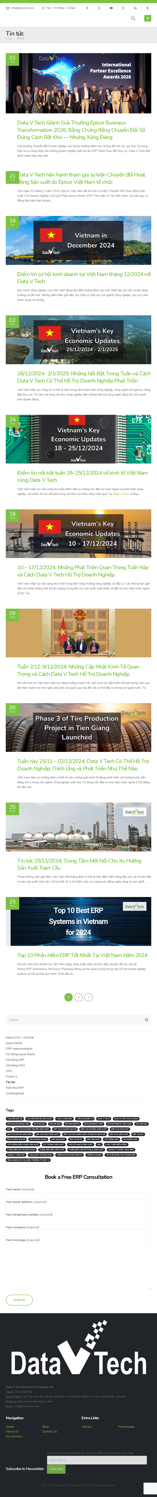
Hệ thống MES (15, 1065)
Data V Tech (121, 494)
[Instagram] (123, 8)
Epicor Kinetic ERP (93, 1124)
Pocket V (12, 1076)
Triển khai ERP (15, 1088)
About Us (12, 1431)
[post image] (78, 83)
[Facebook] (87, 8)
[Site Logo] (16, 18)
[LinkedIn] (135, 8)
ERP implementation (19, 1049)
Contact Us (49, 1431)
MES (9, 1071)
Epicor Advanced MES (18, 1124)
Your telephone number (22, 1214)
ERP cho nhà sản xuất (47, 1134)
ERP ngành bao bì (16, 1139)
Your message (16, 1240)
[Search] (146, 1020)
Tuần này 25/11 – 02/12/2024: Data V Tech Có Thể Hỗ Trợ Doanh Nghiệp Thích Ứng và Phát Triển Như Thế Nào (82, 764)
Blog (45, 1427)
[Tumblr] (147, 8)
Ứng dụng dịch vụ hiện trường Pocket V (28, 1160)
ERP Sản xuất (58, 1139)
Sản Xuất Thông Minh (40, 1155)
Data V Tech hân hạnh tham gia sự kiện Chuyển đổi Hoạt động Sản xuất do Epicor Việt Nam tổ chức (81, 178)
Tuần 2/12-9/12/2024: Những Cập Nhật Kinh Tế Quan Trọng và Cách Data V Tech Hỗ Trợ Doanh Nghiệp (78, 670)
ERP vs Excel (76, 1139)
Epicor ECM (39, 1124)
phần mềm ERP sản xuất (52, 1149)
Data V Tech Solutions (126, 1118)
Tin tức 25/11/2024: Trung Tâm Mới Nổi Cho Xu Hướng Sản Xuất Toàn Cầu (79, 864)
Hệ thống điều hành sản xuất (23, 1144)
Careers (86, 1427)
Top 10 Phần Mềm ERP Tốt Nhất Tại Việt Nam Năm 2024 (82, 955)
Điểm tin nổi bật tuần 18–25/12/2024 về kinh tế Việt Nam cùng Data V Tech (82, 476)
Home (10, 1427)
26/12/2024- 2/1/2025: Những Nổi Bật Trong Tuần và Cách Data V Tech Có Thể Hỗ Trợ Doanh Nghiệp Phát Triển (83, 377)
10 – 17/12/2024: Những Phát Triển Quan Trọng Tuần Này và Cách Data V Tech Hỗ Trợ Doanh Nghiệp (83, 571)
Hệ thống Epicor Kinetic (20, 1054)
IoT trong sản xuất (53, 1144)
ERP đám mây (93, 1139)
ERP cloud (138, 1134)
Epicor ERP (55, 1124)
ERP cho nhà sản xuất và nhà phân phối (84, 1134)
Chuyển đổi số (14, 1118)
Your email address (19, 1202)
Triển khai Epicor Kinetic (69, 1155)
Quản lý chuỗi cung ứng (121, 1149)
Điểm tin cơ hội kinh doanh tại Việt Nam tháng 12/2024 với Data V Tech (84, 277)
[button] (133, 18)
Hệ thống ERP (15, 1060)
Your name (13, 1189)
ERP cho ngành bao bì (65, 1129)
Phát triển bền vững (116, 1144)
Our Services (14, 1436)
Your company (15, 1227)
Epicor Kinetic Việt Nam (119, 1124)
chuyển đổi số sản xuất (39, 1118)
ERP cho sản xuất (119, 1134)
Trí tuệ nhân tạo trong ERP (121, 1155)
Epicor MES (141, 1124)
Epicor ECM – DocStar (20, 1037)
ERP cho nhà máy (120, 1129)
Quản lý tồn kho (16, 1155)
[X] (99, 8)
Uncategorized (15, 1093)
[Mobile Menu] (147, 18)
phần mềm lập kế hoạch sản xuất (86, 1149)
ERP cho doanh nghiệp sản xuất (32, 1129)
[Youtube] (111, 8)
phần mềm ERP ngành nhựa (21, 1149)
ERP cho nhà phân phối (19, 1134)
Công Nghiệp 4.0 (85, 1118)
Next (88, 997)
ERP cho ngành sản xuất (94, 1129)
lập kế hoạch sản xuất (81, 1144)
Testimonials (126, 1427)
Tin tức (10, 1082)
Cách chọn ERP (64, 1118)
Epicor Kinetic (14, 1043)
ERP (9, 1129)
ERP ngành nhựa (38, 1139)
